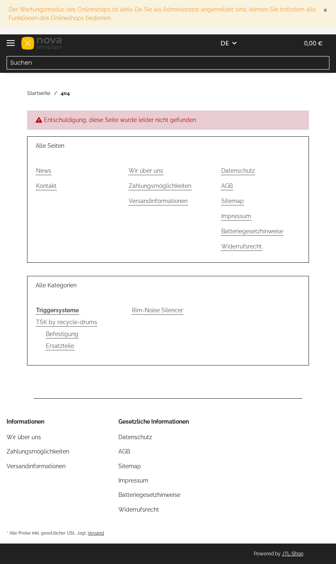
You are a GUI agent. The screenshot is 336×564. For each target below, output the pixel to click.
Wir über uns (146, 170)
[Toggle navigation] (11, 39)
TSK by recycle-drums (66, 322)
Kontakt (46, 186)
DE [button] (224, 43)
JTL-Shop (292, 554)
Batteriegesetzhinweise (252, 231)
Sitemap (232, 201)
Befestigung (62, 334)
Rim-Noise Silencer (157, 310)
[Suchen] (322, 63)
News (43, 170)
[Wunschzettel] (273, 43)
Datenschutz (238, 170)
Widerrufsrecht (241, 246)
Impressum (236, 216)
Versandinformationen (158, 201)
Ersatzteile (60, 346)
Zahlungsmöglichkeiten (160, 186)
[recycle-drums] (41, 43)
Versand (96, 533)
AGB (227, 186)
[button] (253, 43)
